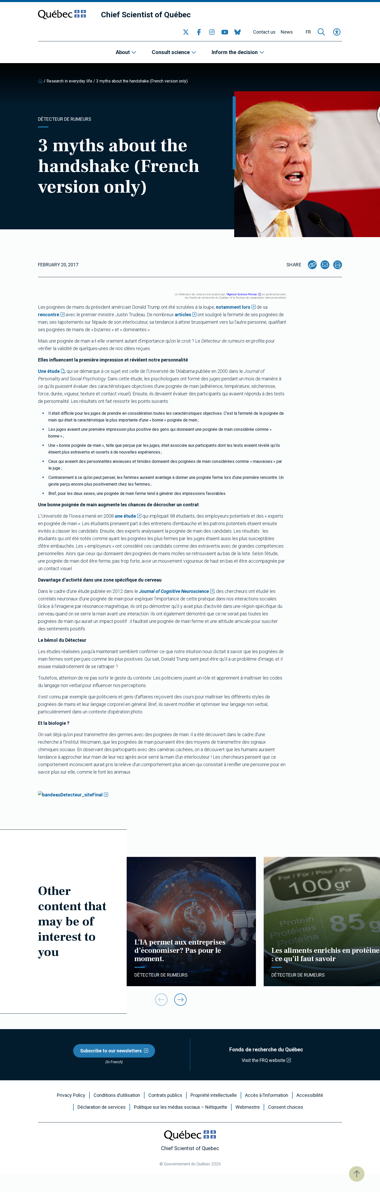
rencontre (48, 314)
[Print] (337, 264)
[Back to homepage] (40, 81)
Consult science (171, 52)
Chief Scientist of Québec (146, 14)
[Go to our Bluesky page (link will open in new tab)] (237, 32)
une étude (125, 516)
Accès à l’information (266, 1095)
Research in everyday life (69, 81)
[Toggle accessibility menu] (337, 32)
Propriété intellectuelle (214, 1095)
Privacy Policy (71, 1095)
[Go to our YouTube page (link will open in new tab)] (224, 32)
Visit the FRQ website (263, 1060)
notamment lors (233, 307)
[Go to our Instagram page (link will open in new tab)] (212, 32)
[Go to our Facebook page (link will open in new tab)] (199, 32)
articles (183, 314)
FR (308, 32)
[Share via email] (325, 264)
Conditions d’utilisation (117, 1095)
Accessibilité (310, 1095)
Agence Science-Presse (242, 294)
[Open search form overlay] (321, 32)
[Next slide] (180, 999)
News (287, 32)
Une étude (49, 371)
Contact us (264, 32)
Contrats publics (165, 1095)
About (123, 52)
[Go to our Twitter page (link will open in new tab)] (186, 32)
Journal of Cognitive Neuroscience (174, 591)
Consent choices (285, 1107)
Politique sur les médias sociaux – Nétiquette (180, 1107)
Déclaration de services (102, 1107)
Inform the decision (235, 52)
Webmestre (247, 1107)
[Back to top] (356, 1174)
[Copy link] (312, 264)
